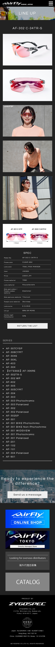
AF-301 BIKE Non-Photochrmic (26, 427)
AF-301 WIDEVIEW (18, 430)
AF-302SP (12, 415)
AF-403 (10, 363)
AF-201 (10, 442)
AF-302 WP (13, 378)
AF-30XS (11, 356)
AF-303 (10, 397)
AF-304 (10, 393)
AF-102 (10, 445)
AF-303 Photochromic (20, 401)
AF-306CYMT (14, 352)
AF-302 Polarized (17, 412)
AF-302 (10, 408)
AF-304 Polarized (17, 453)
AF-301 (10, 419)
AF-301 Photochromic (20, 434)
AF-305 (10, 386)
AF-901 (10, 457)
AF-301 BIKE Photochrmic (23, 423)
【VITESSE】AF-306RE (21, 371)
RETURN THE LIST (27, 326)
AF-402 (10, 382)
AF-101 (10, 449)
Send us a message (27, 494)
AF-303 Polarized (17, 404)
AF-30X (11, 367)
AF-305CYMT (14, 389)
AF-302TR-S (14, 374)
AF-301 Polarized (17, 438)
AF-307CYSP (14, 348)
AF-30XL (11, 359)
